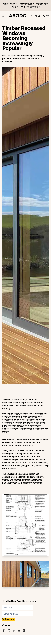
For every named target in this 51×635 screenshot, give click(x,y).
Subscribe (10, 619)
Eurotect (22, 439)
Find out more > (33, 7)
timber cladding (26, 445)
